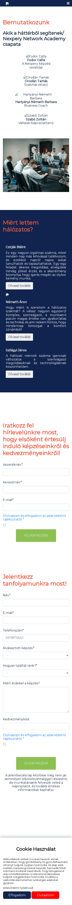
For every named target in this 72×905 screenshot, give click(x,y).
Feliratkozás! (36, 535)
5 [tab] (39, 194)
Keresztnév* (12, 482)
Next (65, 167)
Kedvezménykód (16, 719)
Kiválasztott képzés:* (18, 648)
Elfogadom (17, 895)
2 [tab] (22, 194)
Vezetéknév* (13, 464)
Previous (7, 167)
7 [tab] (50, 194)
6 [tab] (45, 194)
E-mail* (8, 500)
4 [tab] (33, 194)
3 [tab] (27, 194)
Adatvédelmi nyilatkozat (18, 887)
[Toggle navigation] (68, 3)
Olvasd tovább (19, 286)
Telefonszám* (13, 630)
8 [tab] (56, 194)
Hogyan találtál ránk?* (20, 665)
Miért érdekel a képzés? (21, 683)
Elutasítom (45, 895)
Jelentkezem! (36, 763)
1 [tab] (16, 194)
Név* (7, 595)
